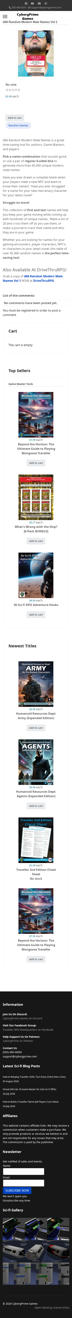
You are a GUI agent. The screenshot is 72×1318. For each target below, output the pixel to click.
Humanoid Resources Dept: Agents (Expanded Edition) (36, 794)
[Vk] (39, 3)
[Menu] (5, 16)
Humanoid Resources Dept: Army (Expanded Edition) (36, 716)
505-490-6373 (19, 7)
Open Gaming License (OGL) (52, 1307)
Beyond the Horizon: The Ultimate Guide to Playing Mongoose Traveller (36, 448)
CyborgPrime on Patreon (18, 1041)
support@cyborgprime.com (46, 7)
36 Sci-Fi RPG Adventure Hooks (36, 605)
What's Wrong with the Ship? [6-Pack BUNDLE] (36, 529)
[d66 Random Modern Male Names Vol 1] (36, 53)
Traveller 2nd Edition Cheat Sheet (36, 872)
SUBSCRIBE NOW (17, 1190)
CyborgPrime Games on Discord (22, 1018)
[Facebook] (26, 3)
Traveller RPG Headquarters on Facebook (28, 1029)
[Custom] (46, 3)
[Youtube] (32, 3)
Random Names (18, 125)
